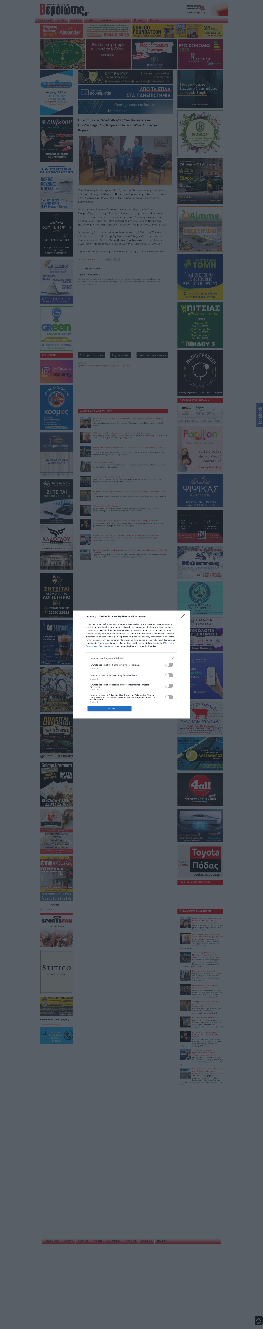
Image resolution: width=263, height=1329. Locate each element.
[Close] (184, 617)
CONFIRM (109, 709)
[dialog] (131, 664)
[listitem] (131, 658)
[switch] (169, 665)
